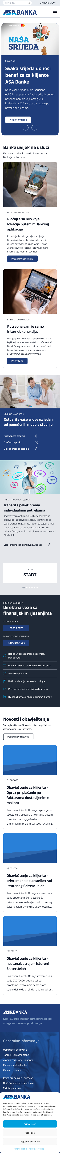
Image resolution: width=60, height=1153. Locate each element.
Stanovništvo (47, 2)
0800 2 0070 (16, 628)
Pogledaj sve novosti (18, 736)
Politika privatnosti (36, 1149)
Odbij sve (30, 1132)
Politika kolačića (20, 1149)
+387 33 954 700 (16, 642)
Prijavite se (17, 361)
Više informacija (18, 119)
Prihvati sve (30, 1124)
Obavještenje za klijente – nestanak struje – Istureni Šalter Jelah (28, 963)
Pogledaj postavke (30, 1141)
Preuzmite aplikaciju (22, 258)
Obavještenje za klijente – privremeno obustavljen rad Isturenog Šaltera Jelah (29, 880)
